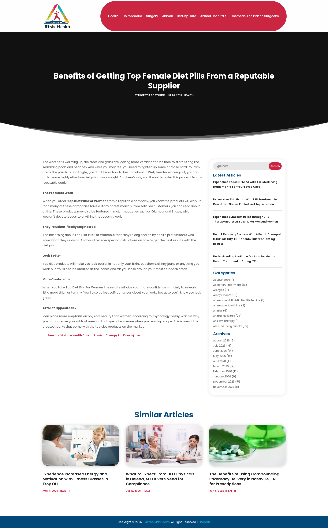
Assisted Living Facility (227, 326)
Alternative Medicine (226, 305)
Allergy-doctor (223, 295)
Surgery (152, 16)
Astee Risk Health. (157, 522)
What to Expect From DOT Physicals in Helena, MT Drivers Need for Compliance (160, 479)
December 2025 (223, 382)
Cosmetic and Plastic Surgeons (254, 16)
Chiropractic (132, 16)
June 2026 (220, 351)
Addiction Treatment (227, 285)
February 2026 (222, 371)
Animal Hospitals (213, 16)
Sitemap (205, 522)
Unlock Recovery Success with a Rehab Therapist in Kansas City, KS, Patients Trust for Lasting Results (247, 239)
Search (275, 166)
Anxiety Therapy (224, 321)
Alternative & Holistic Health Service (236, 300)
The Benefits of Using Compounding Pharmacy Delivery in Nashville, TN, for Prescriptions (244, 479)
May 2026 (219, 356)
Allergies (218, 290)
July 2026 (219, 346)
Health (113, 16)
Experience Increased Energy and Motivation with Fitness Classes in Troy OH (75, 479)
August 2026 (221, 340)
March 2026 (221, 366)
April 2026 (219, 361)
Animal (167, 16)
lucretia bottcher (151, 95)
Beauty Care (186, 16)
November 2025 (223, 387)
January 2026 (222, 376)
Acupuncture (222, 280)
